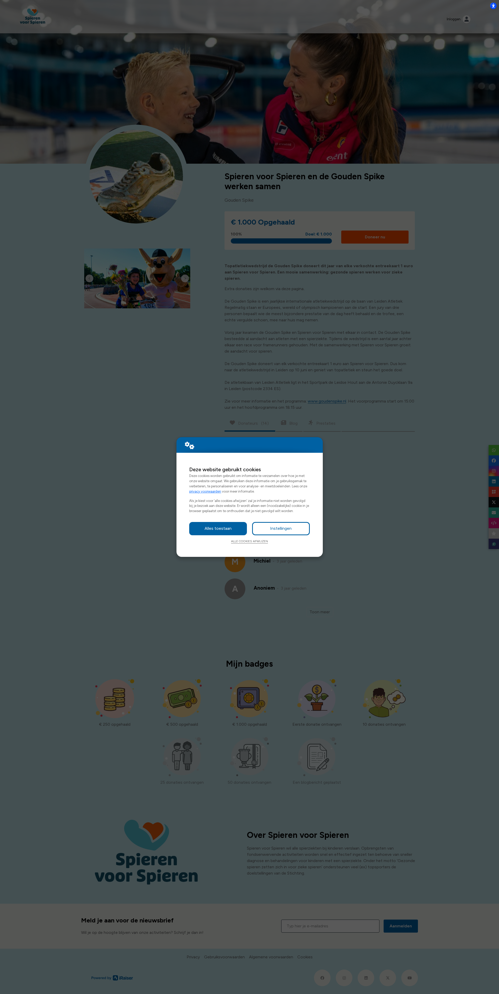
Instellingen (281, 528)
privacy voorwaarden (205, 491)
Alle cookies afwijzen (249, 541)
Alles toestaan (218, 528)
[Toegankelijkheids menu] (493, 6)
